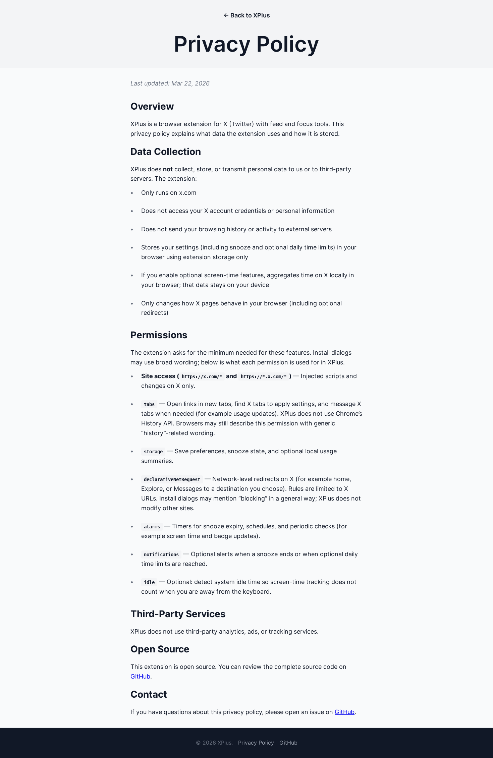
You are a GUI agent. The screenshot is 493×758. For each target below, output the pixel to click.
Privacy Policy (256, 742)
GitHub (140, 676)
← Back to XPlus (246, 15)
